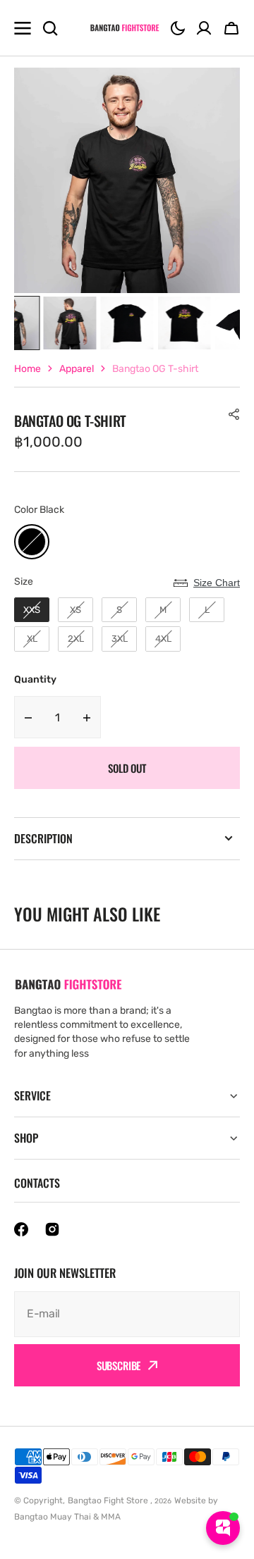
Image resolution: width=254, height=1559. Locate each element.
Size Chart (216, 582)
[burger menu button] (22, 28)
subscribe (119, 1365)
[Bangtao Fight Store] (125, 27)
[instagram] (52, 1229)
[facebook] (21, 1229)
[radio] (31, 541)
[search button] (50, 28)
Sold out (127, 768)
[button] (178, 28)
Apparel (76, 369)
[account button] (203, 28)
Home (27, 369)
